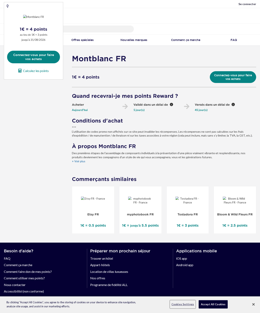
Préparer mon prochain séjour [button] (120, 251)
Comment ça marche (18, 265)
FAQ (7, 258)
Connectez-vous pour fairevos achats (33, 57)
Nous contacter (15, 285)
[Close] (253, 304)
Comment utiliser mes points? (24, 278)
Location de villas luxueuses (109, 271)
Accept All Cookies (213, 304)
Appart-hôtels (100, 265)
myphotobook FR (140, 214)
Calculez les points (36, 71)
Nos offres (97, 278)
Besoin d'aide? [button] (18, 251)
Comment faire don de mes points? (28, 271)
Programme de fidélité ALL (109, 285)
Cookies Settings (182, 304)
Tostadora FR (188, 214)
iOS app (181, 258)
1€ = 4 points (86, 77)
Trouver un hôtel (101, 258)
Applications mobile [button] (196, 251)
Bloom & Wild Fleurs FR (235, 214)
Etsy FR (93, 214)
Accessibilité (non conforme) (24, 291)
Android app (184, 265)
